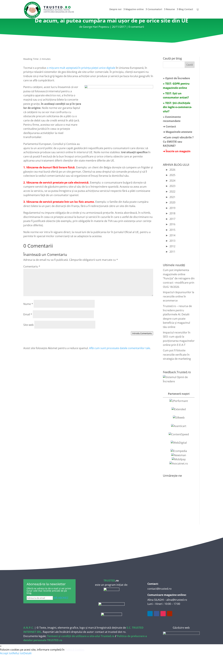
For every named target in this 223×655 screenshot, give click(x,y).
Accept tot (6, 653)
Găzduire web (181, 627)
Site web (28, 325)
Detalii (28, 653)
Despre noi (115, 9)
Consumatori (155, 9)
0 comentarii (136, 27)
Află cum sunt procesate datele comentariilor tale (119, 348)
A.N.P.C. (28, 627)
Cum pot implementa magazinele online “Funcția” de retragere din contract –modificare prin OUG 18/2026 (179, 278)
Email (27, 314)
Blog (181, 9)
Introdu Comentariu (142, 333)
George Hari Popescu (96, 27)
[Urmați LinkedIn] (150, 613)
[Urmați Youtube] (169, 613)
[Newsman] (178, 455)
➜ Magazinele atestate (177, 132)
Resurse (170, 9)
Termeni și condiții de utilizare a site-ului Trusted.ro (80, 636)
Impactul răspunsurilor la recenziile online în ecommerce (178, 296)
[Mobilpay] (179, 459)
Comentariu (31, 266)
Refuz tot (18, 653)
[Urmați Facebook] (156, 613)
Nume (28, 304)
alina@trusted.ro (176, 600)
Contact (188, 9)
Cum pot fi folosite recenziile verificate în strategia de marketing (177, 355)
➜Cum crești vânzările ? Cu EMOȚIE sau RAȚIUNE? (178, 141)
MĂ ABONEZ (61, 598)
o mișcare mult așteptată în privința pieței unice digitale (81, 68)
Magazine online (134, 9)
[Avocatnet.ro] (178, 463)
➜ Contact (169, 126)
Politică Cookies (74, 649)
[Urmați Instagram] (163, 613)
